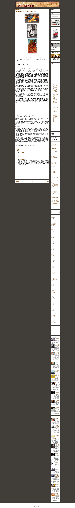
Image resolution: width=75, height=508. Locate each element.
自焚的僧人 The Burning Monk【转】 (55, 110)
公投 (52, 242)
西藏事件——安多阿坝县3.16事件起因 (55, 105)
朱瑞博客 (52, 183)
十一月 (54, 82)
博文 (53, 15)
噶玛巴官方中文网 (53, 162)
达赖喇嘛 (52, 229)
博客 (52, 225)
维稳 (52, 286)
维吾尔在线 (52, 205)
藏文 (52, 310)
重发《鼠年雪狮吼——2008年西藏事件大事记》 (57, 445)
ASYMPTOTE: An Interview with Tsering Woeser (57, 462)
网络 (52, 284)
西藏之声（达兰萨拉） (54, 171)
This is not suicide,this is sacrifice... (55, 98)
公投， (52, 243)
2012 (53, 79)
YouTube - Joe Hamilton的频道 (55, 203)
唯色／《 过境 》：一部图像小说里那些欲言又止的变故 (57, 353)
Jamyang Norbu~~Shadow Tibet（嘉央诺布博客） (55, 177)
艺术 (52, 303)
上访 (52, 274)
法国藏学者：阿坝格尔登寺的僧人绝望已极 (55, 107)
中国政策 (52, 316)
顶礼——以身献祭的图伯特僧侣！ (55, 102)
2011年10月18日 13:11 (22, 159)
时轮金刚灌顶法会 (53, 279)
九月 (53, 118)
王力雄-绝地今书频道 (53, 144)
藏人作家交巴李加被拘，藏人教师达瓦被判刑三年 (55, 88)
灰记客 (52, 187)
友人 (52, 308)
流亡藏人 (52, 262)
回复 (18, 156)
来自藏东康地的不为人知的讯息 (55, 117)
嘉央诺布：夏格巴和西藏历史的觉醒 (57, 375)
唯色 (52, 285)
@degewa (52, 10)
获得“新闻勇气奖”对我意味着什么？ (57, 408)
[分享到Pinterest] (33, 145)
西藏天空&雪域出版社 (54, 192)
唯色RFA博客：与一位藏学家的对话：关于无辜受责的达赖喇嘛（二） (57, 494)
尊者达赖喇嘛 (53, 320)
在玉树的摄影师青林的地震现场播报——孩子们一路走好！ (57, 401)
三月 (53, 124)
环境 (52, 248)
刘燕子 (52, 261)
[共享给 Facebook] (33, 145)
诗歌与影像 (52, 278)
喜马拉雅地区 (53, 292)
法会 (52, 235)
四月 (53, 123)
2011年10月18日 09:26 (22, 152)
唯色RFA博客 (53, 145)
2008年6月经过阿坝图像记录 (57, 371)
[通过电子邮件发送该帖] (28, 145)
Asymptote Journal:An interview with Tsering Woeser (57, 469)
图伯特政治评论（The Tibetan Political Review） (54, 166)
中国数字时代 (53, 204)
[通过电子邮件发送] (30, 145)
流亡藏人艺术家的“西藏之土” (55, 90)
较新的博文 (17, 181)
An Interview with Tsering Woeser (57, 338)
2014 (53, 77)
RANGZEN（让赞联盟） (54, 163)
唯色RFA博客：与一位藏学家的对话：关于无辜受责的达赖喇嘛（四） (57, 485)
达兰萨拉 (52, 230)
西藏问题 (52, 290)
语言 (52, 309)
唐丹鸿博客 (52, 182)
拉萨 (52, 259)
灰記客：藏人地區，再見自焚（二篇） (55, 86)
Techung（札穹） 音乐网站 (54, 200)
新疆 (52, 296)
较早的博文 (47, 181)
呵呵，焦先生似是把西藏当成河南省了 (57, 383)
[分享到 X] (32, 145)
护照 (52, 247)
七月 (53, 120)
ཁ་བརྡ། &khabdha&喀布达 (54, 191)
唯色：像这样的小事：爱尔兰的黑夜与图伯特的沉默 (57, 345)
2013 (53, 78)
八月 (53, 119)
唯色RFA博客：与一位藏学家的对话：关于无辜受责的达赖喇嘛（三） (57, 475)
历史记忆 (52, 260)
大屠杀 (52, 231)
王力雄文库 (52, 143)
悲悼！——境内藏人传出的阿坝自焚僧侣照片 (55, 95)
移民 (52, 302)
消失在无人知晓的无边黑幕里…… (57, 362)
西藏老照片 (52, 193)
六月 (53, 121)
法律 (52, 236)
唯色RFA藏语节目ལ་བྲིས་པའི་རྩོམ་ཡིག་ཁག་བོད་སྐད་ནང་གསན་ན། (55, 148)
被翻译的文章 (53, 224)
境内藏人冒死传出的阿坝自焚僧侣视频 (55, 91)
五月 (53, 122)
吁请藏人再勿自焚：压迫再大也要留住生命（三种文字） (57, 392)
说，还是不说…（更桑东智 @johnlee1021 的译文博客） (54, 185)
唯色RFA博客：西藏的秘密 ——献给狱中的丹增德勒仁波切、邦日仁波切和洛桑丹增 (57, 426)
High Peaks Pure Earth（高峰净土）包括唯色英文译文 (55, 151)
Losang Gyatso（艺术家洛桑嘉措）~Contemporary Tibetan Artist (55, 201)
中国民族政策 (53, 315)
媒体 (52, 266)
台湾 (52, 280)
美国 (52, 267)
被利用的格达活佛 (55, 115)
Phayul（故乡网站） (53, 172)
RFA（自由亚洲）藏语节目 (54, 170)
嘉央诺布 (52, 253)
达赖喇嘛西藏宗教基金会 (54, 161)
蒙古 (52, 268)
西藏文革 (52, 291)
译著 (52, 304)
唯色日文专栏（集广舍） (54, 157)
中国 (52, 314)
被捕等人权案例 (53, 223)
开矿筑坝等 (52, 255)
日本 (52, 273)
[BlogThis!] (31, 145)
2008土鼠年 (52, 217)
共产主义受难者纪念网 (54, 176)
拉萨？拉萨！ (54, 96)
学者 (52, 297)
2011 (53, 80)
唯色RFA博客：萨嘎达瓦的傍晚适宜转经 (57, 419)
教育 (52, 254)
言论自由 (52, 298)
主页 (32, 181)
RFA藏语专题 (53, 322)
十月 (53, 83)
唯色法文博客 (53, 155)
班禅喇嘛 (52, 219)
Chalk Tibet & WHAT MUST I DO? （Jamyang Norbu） (55, 100)
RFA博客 (52, 321)
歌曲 (52, 241)
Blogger (36, 506)
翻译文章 (52, 237)
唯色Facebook (53, 156)
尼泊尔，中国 (53, 272)
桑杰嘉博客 (52, 186)
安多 (52, 218)
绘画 (52, 249)
